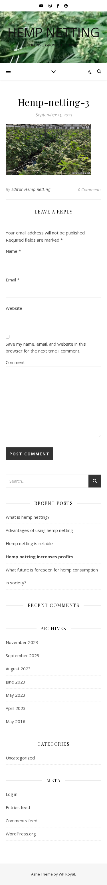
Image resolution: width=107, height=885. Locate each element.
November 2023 (22, 642)
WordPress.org (21, 834)
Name (13, 251)
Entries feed (18, 807)
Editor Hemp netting (31, 189)
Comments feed (21, 820)
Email (12, 280)
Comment (15, 362)
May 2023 (15, 695)
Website (14, 308)
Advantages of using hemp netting (39, 530)
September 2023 (22, 655)
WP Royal (67, 874)
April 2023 (16, 708)
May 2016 (15, 721)
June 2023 (15, 682)
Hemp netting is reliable (29, 543)
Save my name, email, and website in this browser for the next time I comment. (46, 347)
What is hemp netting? (28, 517)
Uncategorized (20, 758)
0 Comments (89, 189)
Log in (11, 794)
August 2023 (18, 668)
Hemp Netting (53, 32)
